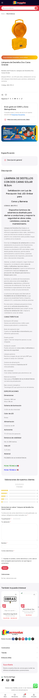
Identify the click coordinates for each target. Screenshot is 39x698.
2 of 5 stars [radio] (15, 518)
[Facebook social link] (8, 98)
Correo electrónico (7, 551)
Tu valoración (6, 522)
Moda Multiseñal (28, 612)
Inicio (3, 14)
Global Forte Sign (10, 615)
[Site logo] (19, 2)
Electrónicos (11, 14)
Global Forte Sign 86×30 (10, 614)
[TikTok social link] (22, 98)
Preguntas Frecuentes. (18, 115)
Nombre (4, 543)
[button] (22, 606)
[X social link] (10, 98)
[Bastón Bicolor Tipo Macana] (29, 600)
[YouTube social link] (15, 98)
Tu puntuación (6, 519)
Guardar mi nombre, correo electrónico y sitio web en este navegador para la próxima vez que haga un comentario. (19, 561)
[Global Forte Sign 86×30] (10, 600)
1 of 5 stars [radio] (14, 518)
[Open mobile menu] (2, 3)
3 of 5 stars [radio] (16, 518)
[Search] (36, 8)
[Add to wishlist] (6, 95)
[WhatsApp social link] (20, 98)
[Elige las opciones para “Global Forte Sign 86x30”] (4, 606)
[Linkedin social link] (17, 98)
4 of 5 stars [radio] (18, 518)
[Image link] (12, 632)
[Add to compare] (2, 95)
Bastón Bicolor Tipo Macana (28, 610)
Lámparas (32, 611)
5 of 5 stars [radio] (19, 518)
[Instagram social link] (13, 98)
